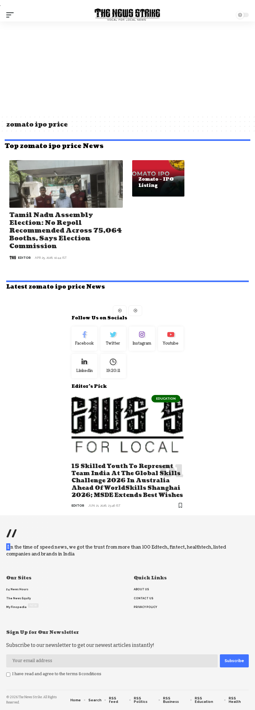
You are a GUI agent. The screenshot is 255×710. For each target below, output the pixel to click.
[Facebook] (84, 338)
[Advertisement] (127, 68)
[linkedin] (84, 366)
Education (166, 398)
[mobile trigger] (11, 14)
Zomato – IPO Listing (156, 182)
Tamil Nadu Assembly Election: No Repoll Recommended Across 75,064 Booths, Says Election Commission (65, 231)
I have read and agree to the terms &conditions (56, 673)
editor (24, 257)
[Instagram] (142, 338)
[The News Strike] (127, 14)
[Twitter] (113, 338)
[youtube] (170, 338)
